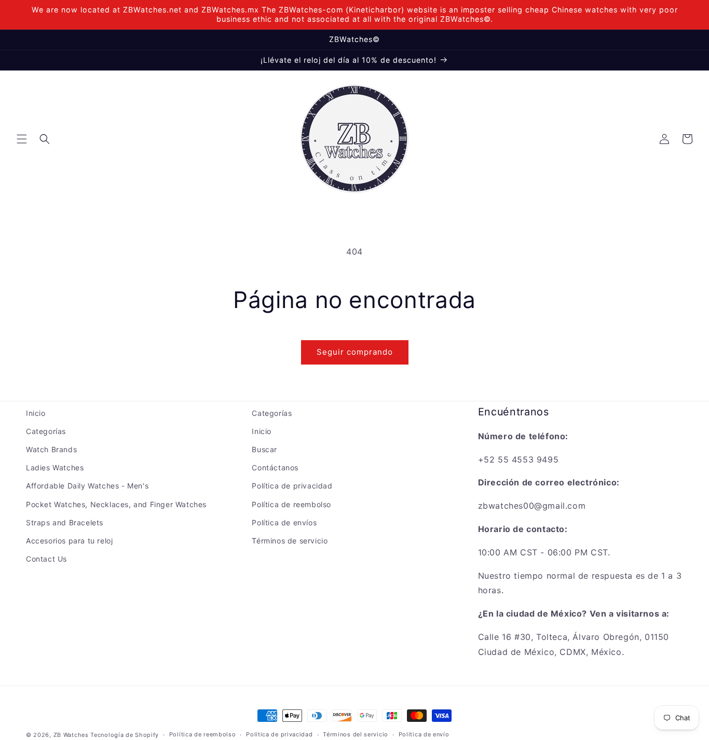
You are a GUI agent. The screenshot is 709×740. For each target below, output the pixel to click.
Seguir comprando (355, 352)
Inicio (36, 413)
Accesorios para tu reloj (69, 540)
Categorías (46, 431)
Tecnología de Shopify (124, 734)
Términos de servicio (290, 540)
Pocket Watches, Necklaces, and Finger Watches (116, 504)
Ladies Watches (55, 467)
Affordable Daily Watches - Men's (87, 485)
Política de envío (424, 734)
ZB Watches (71, 734)
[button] (21, 139)
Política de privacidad (292, 485)
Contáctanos (275, 467)
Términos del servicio (355, 734)
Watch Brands (51, 449)
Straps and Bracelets (64, 522)
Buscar (264, 449)
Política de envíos (284, 522)
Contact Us (46, 558)
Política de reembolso (291, 504)
